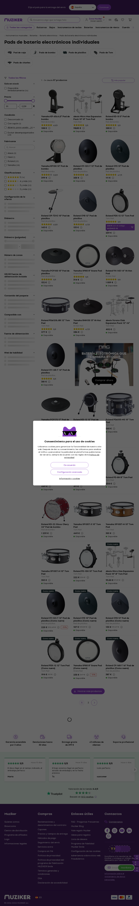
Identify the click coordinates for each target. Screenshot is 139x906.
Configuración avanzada (69, 472)
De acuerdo (69, 465)
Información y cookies (69, 478)
